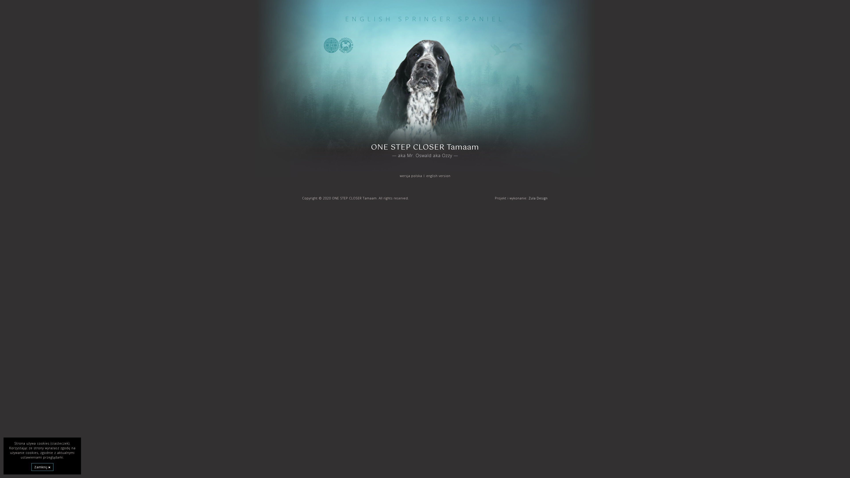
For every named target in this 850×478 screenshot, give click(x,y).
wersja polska (411, 176)
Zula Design (538, 198)
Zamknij (41, 467)
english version (438, 176)
